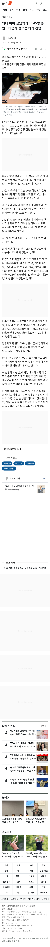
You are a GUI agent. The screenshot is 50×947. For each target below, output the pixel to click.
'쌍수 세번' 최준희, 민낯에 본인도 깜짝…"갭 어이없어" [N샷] (23, 746)
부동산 (18, 876)
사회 (4, 17)
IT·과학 (31, 876)
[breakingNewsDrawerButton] (40, 3)
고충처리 (45, 899)
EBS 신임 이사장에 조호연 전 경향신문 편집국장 (19, 488)
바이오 (43, 876)
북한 (31, 871)
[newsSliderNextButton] (45, 726)
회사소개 (4, 899)
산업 (6, 876)
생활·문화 (6, 882)
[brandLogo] (7, 3)
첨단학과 (7, 463)
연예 (4, 797)
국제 (43, 865)
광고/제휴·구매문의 (18, 899)
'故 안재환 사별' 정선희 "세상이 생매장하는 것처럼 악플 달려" (23, 734)
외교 (19, 871)
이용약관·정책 (34, 899)
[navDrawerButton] (46, 3)
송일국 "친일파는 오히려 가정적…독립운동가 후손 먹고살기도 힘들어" (22, 770)
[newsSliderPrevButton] (39, 726)
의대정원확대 (9, 468)
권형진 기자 (11, 38)
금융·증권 (44, 871)
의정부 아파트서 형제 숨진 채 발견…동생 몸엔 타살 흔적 (22, 782)
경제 (31, 865)
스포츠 (5, 832)
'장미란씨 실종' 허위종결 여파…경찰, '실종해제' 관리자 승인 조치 (23, 758)
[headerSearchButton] (36, 3)
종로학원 (18, 463)
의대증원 (30, 463)
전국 (6, 871)
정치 (6, 865)
